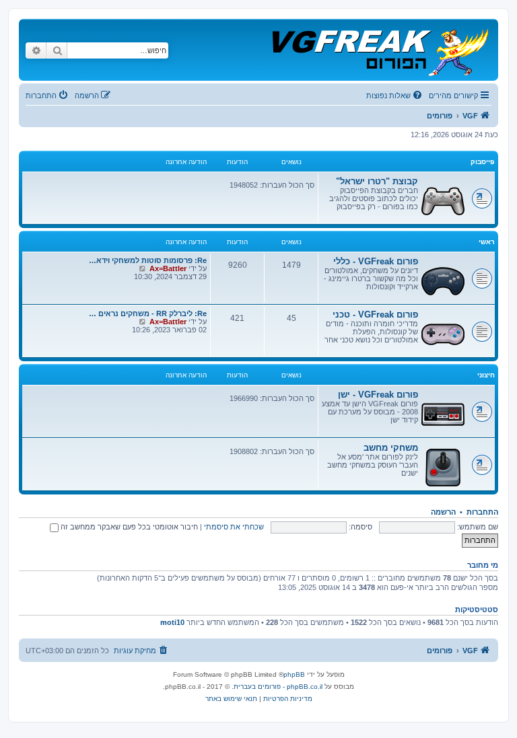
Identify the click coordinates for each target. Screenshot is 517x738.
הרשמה (443, 512)
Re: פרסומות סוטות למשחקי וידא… (148, 260)
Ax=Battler (167, 268)
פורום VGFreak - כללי (375, 261)
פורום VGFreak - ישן (378, 395)
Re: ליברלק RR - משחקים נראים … (148, 313)
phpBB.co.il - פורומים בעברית (278, 686)
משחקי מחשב (391, 448)
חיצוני (486, 375)
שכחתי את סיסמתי (234, 527)
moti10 (172, 622)
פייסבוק (483, 161)
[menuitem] (395, 95)
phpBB (294, 674)
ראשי (487, 242)
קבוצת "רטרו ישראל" (377, 181)
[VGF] (379, 49)
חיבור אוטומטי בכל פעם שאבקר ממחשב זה (128, 527)
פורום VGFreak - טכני (375, 314)
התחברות (482, 512)
